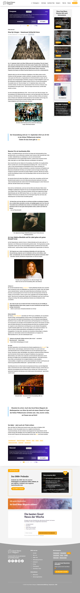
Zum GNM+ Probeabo (17, 488)
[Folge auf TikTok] (22, 561)
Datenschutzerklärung (42, 584)
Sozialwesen (28, 442)
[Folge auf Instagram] (9, 561)
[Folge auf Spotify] (19, 561)
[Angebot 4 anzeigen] (28, 25)
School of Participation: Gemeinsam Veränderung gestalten (61, 66)
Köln (33, 440)
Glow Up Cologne (21, 440)
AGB (56, 584)
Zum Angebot (43, 458)
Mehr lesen (58, 26)
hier (38, 139)
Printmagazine (36, 3)
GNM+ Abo (75, 3)
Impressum (51, 584)
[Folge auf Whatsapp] (15, 561)
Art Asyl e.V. (25, 287)
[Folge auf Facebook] (12, 561)
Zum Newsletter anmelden (62, 571)
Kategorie (58, 3)
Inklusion (28, 440)
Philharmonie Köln (13, 442)
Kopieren (34, 21)
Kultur (37, 440)
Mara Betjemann (13, 34)
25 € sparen (42, 21)
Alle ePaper (43, 3)
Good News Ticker (51, 3)
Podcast (69, 3)
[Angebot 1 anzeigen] (23, 25)
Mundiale (19, 315)
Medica (15, 315)
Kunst (41, 440)
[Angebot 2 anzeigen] (24, 25)
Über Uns (64, 3)
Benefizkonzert (12, 440)
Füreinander (31, 34)
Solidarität (21, 442)
